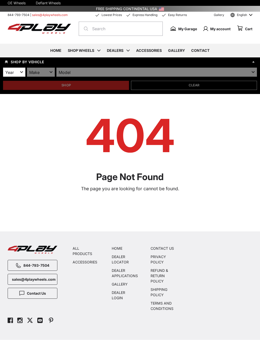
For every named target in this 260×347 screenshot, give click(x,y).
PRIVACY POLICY (158, 259)
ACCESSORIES (84, 262)
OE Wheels (17, 3)
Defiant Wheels (48, 3)
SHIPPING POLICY (159, 292)
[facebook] (10, 321)
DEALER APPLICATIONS (124, 273)
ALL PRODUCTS (82, 251)
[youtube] (40, 321)
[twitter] (30, 321)
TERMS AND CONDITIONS (162, 306)
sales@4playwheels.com (50, 15)
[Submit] (84, 29)
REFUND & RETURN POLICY (159, 275)
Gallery (219, 15)
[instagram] (20, 321)
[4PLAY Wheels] (39, 29)
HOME (117, 248)
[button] (130, 62)
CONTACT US (162, 248)
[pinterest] (51, 321)
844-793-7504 (18, 15)
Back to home (132, 211)
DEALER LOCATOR (120, 259)
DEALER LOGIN (118, 295)
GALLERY (120, 284)
